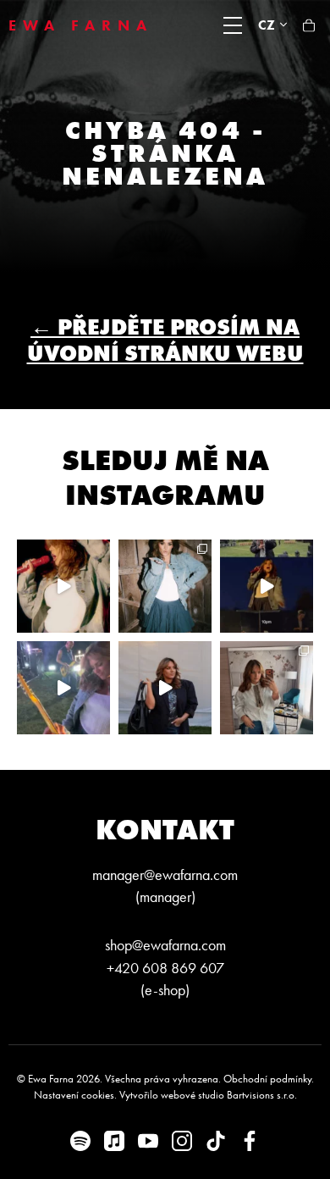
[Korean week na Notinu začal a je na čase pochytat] (165, 687)
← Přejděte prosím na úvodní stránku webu (165, 340)
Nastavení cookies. (75, 1094)
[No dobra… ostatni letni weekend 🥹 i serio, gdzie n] (63, 586)
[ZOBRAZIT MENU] (233, 25)
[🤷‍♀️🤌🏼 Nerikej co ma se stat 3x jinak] (266, 586)
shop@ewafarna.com (165, 945)
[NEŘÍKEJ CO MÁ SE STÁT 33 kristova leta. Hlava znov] (266, 687)
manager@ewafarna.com (165, 875)
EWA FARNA (80, 25)
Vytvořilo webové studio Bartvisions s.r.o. (208, 1094)
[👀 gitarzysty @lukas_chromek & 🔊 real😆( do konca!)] (63, 687)
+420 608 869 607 (165, 968)
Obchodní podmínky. (268, 1078)
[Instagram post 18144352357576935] (165, 586)
